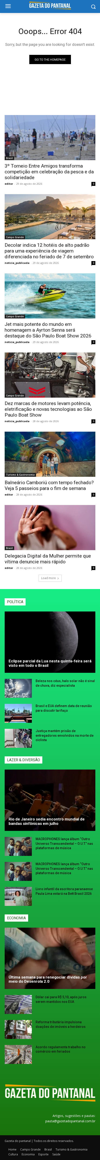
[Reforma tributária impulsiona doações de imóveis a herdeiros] (18, 1029)
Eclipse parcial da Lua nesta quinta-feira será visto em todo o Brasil (50, 663)
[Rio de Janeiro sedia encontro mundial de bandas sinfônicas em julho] (50, 800)
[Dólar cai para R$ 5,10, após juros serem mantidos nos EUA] (18, 1004)
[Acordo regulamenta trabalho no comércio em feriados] (18, 1054)
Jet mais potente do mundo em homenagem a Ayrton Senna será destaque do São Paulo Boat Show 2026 (48, 330)
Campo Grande (15, 237)
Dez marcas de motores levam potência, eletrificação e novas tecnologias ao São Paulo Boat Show (48, 409)
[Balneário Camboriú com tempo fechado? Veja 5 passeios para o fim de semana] (50, 454)
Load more (48, 578)
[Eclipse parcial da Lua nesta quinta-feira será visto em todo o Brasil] (50, 642)
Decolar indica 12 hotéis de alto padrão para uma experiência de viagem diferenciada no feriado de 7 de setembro (49, 250)
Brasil (9, 158)
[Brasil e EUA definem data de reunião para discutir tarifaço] (18, 713)
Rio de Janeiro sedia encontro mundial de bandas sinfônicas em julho (47, 821)
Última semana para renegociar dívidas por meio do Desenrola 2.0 (48, 979)
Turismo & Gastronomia (20, 474)
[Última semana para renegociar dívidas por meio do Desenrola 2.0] (50, 958)
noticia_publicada (17, 263)
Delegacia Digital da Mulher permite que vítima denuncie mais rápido (48, 558)
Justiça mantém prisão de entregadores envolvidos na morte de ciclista (64, 735)
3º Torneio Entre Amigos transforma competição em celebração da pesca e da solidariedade (49, 171)
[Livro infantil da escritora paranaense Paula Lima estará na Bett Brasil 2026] (18, 896)
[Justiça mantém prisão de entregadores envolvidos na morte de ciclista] (18, 738)
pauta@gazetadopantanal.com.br (70, 1121)
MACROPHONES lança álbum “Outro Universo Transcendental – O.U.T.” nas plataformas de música (64, 843)
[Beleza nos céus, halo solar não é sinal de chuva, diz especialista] (18, 688)
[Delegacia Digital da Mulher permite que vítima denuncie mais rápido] (50, 527)
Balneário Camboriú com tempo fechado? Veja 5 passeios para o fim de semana (49, 485)
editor (9, 183)
